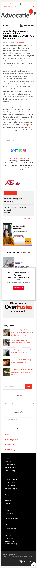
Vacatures (8, 492)
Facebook (8, 500)
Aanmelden (18, 288)
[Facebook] (13, 150)
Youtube (7, 510)
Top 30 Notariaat (10, 486)
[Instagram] (24, 150)
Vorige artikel (13, 158)
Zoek (29, 386)
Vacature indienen (11, 528)
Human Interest (10, 464)
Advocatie (18, 13)
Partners (7, 495)
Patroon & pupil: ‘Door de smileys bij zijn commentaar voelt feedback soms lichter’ (22, 332)
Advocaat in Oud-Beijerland (13, 199)
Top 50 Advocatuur (11, 482)
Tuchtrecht (8, 474)
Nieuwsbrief (7, 4)
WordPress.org (10, 450)
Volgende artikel (24, 158)
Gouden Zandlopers (11, 479)
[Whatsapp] (20, 150)
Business (8, 461)
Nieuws (15, 140)
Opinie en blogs (10, 471)
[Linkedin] (16, 150)
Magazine (16, 4)
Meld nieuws (9, 522)
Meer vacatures (28, 218)
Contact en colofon (9, 6)
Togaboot (29, 125)
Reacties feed (9, 445)
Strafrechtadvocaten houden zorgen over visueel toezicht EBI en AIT (22, 372)
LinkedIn (8, 504)
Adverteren (8, 525)
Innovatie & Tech (10, 467)
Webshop (25, 4)
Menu (7, 25)
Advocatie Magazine (11, 489)
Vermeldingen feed (11, 440)
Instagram (8, 507)
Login (7, 435)
